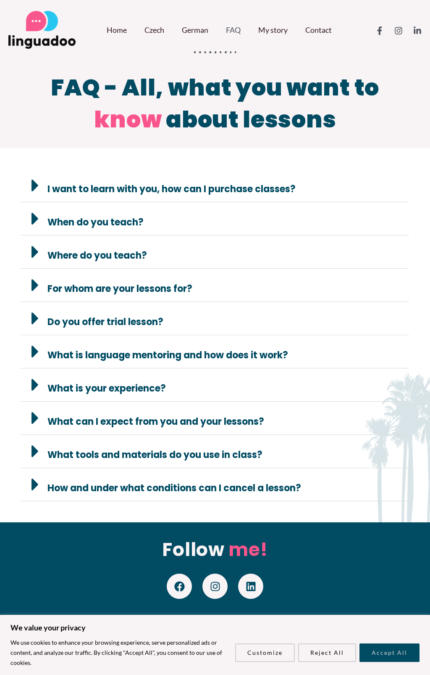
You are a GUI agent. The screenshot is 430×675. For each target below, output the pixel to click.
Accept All (389, 652)
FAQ (233, 29)
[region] (215, 645)
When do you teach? (95, 222)
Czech (154, 29)
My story (273, 29)
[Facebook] (379, 30)
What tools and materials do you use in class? (154, 454)
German (195, 29)
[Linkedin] (417, 30)
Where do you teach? (97, 255)
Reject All (327, 652)
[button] (215, 185)
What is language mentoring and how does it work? (167, 355)
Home (117, 29)
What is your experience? (106, 388)
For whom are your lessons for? (119, 288)
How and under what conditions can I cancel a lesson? (174, 488)
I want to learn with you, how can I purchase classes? (171, 189)
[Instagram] (398, 30)
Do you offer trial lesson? (105, 321)
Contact (318, 29)
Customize (265, 652)
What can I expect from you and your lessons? (155, 421)
